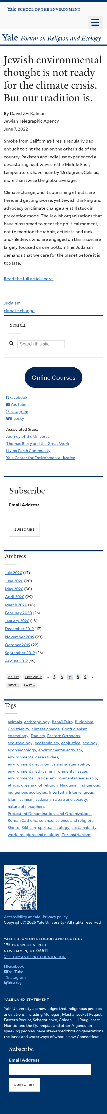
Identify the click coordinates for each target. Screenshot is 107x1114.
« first (13, 677)
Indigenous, (90, 785)
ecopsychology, (22, 750)
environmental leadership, (74, 778)
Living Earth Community (28, 450)
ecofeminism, (47, 743)
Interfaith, (58, 792)
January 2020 (17, 621)
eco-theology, (20, 743)
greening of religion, (39, 785)
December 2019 (19, 629)
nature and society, (70, 799)
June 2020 (14, 581)
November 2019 (19, 637)
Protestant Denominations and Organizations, (50, 813)
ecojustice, (71, 743)
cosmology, (18, 736)
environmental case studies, (33, 757)
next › (13, 685)
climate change (19, 310)
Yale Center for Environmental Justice (40, 458)
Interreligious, (82, 792)
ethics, (14, 785)
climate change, (46, 729)
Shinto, (14, 827)
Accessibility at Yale (22, 917)
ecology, (90, 743)
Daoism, (38, 736)
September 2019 (20, 653)
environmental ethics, (27, 771)
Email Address (24, 504)
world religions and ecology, (34, 834)
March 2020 (16, 605)
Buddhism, (84, 722)
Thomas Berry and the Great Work (37, 443)
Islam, (13, 799)
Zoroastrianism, (76, 834)
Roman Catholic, (23, 820)
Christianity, (19, 729)
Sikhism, (29, 827)
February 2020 (18, 613)
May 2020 (14, 589)
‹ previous (34, 677)
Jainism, (27, 799)
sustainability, (84, 827)
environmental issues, (69, 771)
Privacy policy (55, 917)
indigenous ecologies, (28, 792)
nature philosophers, (27, 806)
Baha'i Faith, (63, 722)
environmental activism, (60, 750)
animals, (15, 722)
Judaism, (44, 799)
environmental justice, (28, 778)
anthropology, (37, 722)
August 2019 (16, 661)
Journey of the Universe (28, 436)
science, (46, 820)
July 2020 (13, 573)
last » (29, 685)
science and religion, (74, 820)
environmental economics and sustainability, (49, 764)
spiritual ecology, (54, 827)
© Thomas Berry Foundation (35, 956)
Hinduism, (69, 785)
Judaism (12, 303)
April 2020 (14, 597)
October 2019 (17, 645)
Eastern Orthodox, (64, 736)
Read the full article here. (29, 278)
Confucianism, (75, 729)
